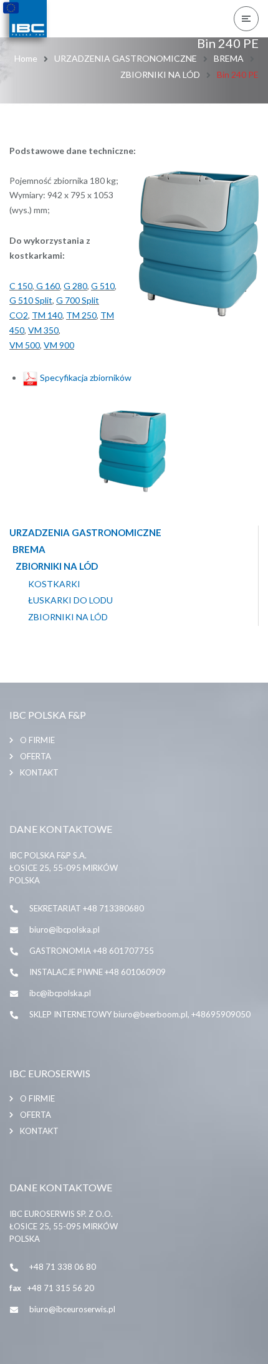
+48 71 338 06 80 (62, 1267)
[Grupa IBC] (28, 18)
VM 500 (24, 345)
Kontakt (39, 772)
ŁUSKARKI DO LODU (70, 600)
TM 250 (81, 315)
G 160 (47, 286)
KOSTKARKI (54, 584)
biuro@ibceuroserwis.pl (72, 1309)
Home (25, 58)
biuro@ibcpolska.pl (64, 929)
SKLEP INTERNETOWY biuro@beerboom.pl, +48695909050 (140, 1014)
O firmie (37, 740)
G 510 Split (30, 300)
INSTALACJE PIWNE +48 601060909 (97, 972)
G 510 (103, 286)
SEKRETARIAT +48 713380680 (86, 908)
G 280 (75, 286)
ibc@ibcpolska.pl (60, 993)
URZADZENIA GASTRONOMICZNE (125, 58)
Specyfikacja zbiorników (85, 377)
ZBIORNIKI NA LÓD (160, 74)
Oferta (35, 756)
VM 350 (43, 330)
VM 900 (59, 345)
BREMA (229, 58)
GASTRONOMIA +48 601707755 (91, 951)
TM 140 (47, 315)
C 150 (20, 286)
